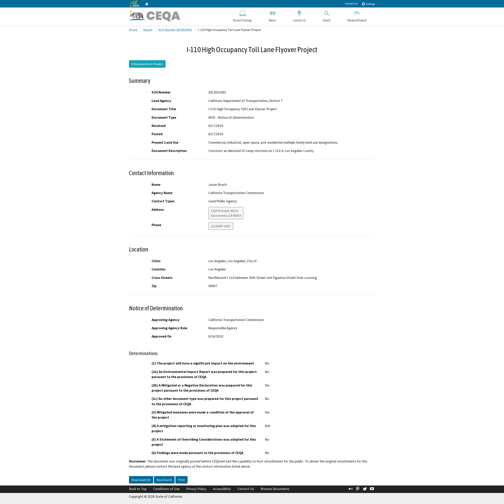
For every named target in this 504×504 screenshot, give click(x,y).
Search (326, 20)
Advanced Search (357, 20)
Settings (370, 4)
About (272, 20)
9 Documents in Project (147, 64)
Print (181, 480)
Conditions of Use (166, 489)
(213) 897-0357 (221, 226)
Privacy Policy (196, 489)
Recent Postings (242, 20)
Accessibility (222, 489)
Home (133, 30)
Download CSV (141, 480)
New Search (164, 480)
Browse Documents (275, 489)
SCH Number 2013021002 (175, 30)
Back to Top (137, 489)
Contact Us (351, 3)
